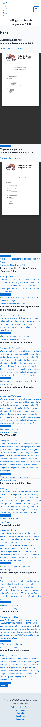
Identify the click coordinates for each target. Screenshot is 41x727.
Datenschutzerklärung (20, 707)
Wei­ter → (4, 685)
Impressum (21, 710)
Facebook (20, 716)
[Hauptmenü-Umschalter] (36, 9)
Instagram (20, 719)
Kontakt (20, 713)
